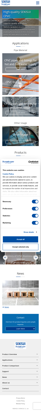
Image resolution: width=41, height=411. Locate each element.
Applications (7, 360)
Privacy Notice (20, 398)
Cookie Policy (8, 174)
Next (35, 257)
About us (6, 383)
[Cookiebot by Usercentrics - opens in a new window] (28, 162)
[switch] (35, 208)
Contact (5, 388)
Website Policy (20, 403)
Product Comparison (10, 366)
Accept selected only (20, 247)
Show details (29, 232)
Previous (5, 257)
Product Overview (9, 354)
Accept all (20, 239)
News (4, 377)
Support (5, 371)
